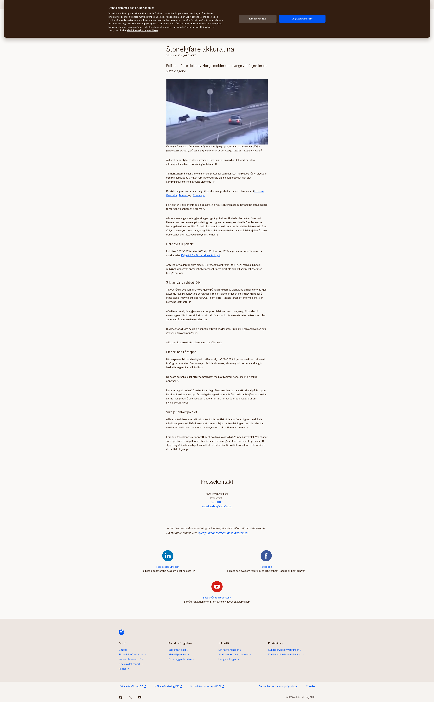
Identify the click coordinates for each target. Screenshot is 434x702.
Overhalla (171, 195)
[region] (217, 19)
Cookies (310, 686)
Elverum (259, 191)
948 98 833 (217, 502)
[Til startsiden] (121, 632)
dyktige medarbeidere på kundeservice (223, 533)
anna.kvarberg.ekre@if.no (217, 506)
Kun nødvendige (257, 18)
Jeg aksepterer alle (302, 18)
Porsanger (199, 195)
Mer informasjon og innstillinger (142, 30)
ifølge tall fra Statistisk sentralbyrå (200, 255)
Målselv (183, 195)
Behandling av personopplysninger (278, 686)
